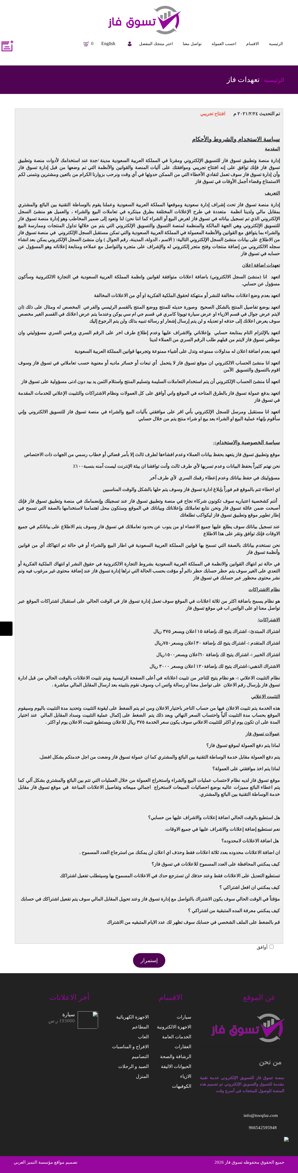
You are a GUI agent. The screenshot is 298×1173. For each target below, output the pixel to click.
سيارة (68, 1014)
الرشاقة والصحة (175, 1056)
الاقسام (252, 44)
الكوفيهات (181, 1086)
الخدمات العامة (176, 1036)
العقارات (183, 1046)
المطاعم (140, 1026)
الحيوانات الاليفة (176, 1066)
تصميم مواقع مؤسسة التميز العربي (45, 1162)
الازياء (185, 1076)
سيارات (184, 1016)
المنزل (142, 1076)
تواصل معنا (192, 44)
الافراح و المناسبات (130, 1046)
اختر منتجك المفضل (156, 44)
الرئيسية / (272, 80)
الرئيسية (276, 44)
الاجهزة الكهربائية (132, 1016)
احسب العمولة (224, 44)
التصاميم (140, 1056)
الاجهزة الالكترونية (174, 1026)
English (108, 43)
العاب (143, 1036)
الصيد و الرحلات (133, 1066)
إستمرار (149, 960)
